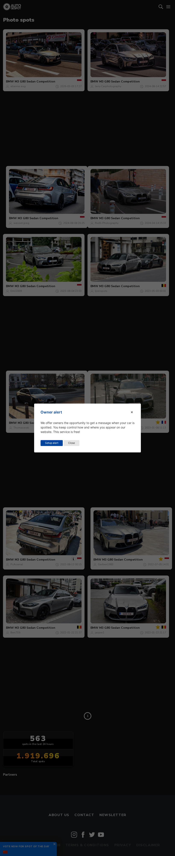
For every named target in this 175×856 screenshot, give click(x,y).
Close (71, 443)
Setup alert (51, 443)
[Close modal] (131, 412)
